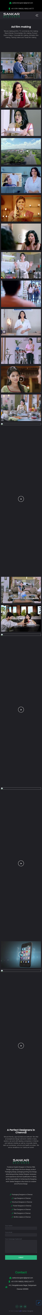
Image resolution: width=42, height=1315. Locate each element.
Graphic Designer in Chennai (23, 1167)
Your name (8, 1226)
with (26, 1311)
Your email (8, 1232)
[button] (21, 65)
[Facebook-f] (16, 1306)
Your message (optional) (13, 1239)
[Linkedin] (25, 1306)
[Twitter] (21, 1306)
